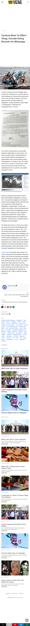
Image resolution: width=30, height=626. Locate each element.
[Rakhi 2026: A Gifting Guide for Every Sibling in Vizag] (15, 454)
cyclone (8, 323)
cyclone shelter (19, 325)
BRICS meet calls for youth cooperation (14, 368)
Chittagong (13, 321)
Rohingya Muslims (17, 334)
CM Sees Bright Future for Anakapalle (13, 413)
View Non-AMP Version (19, 597)
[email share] (5, 307)
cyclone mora (22, 323)
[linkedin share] (11, 307)
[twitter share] (2, 307)
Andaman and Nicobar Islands (8, 320)
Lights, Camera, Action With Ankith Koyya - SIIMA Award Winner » (16, 295)
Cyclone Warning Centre (12, 326)
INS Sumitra (8, 329)
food (7, 328)
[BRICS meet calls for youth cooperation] (15, 358)
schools (25, 334)
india (21, 328)
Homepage (3, 30)
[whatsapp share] (13, 307)
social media (9, 336)
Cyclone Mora (5, 252)
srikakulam (21, 336)
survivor (3, 337)
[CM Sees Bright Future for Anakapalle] (15, 402)
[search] (28, 2)
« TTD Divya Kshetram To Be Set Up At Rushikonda (14, 302)
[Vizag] (15, 2)
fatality (2, 328)
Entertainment (5, 492)
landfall (8, 331)
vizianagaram (22, 339)
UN (21, 337)
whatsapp (3, 340)
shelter (2, 336)
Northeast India (10, 333)
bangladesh (19, 320)
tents (14, 337)
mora (25, 331)
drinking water (22, 326)
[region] (15, 16)
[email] (9, 624)
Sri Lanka (15, 336)
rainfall (25, 333)
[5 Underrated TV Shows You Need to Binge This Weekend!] (15, 483)
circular (19, 321)
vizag (16, 339)
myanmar (3, 333)
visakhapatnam (9, 339)
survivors (9, 337)
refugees (3, 334)
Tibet (17, 337)
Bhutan (7, 321)
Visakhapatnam (5, 436)
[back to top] (27, 620)
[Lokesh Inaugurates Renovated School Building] (15, 379)
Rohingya (9, 334)
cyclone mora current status (7, 325)
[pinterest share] (8, 307)
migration (20, 331)
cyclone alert (14, 323)
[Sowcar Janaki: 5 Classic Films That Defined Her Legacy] (15, 567)
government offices (13, 328)
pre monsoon (19, 333)
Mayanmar (14, 331)
